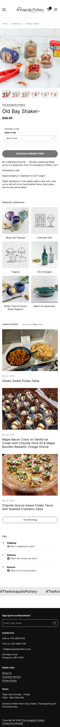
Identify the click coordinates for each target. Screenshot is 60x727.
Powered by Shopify (12, 723)
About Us (7, 673)
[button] (4, 9)
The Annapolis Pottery (13, 104)
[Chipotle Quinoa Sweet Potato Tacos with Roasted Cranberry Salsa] (30, 475)
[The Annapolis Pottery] (30, 9)
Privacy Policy (9, 680)
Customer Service (11, 676)
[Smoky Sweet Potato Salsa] (30, 350)
